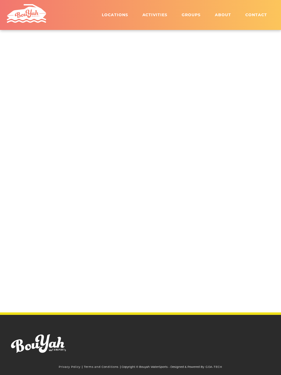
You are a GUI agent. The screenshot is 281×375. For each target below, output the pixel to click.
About (223, 14)
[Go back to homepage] (26, 13)
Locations (115, 14)
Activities (155, 14)
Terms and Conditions (101, 367)
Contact (256, 14)
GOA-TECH (214, 367)
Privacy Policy (69, 367)
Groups (191, 14)
